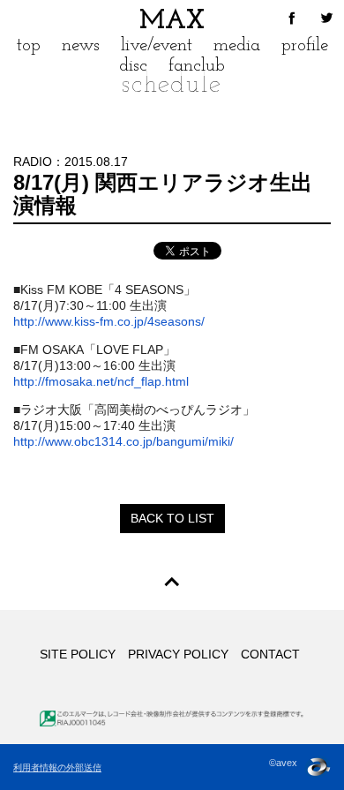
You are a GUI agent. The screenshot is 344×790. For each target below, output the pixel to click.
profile (304, 45)
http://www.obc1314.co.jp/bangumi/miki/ (123, 441)
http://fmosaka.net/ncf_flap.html (101, 381)
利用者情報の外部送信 (57, 767)
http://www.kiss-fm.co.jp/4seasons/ (109, 321)
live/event (156, 45)
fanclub (196, 65)
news (81, 45)
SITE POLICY (78, 654)
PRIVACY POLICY (178, 654)
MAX (172, 21)
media (236, 45)
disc (133, 65)
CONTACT (270, 654)
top (29, 45)
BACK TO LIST (172, 518)
